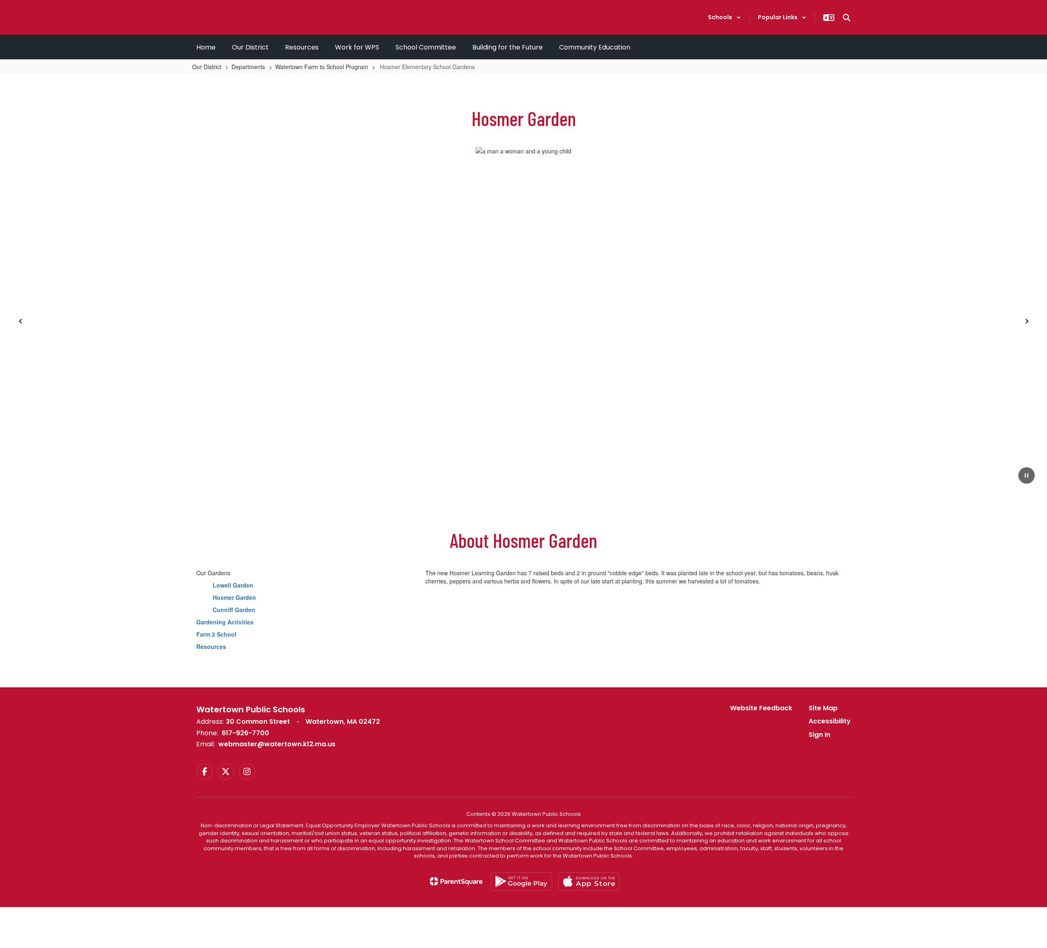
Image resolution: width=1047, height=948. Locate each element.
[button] (724, 17)
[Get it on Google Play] (521, 881)
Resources (211, 646)
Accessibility (830, 721)
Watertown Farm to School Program (321, 67)
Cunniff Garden (234, 610)
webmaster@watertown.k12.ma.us (276, 744)
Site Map (823, 708)
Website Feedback (761, 708)
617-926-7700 (245, 733)
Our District (206, 67)
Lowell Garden (233, 585)
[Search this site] (847, 18)
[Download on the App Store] (589, 881)
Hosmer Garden (234, 597)
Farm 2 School (216, 634)
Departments (248, 67)
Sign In (819, 734)
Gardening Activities (225, 622)
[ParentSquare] (456, 881)
